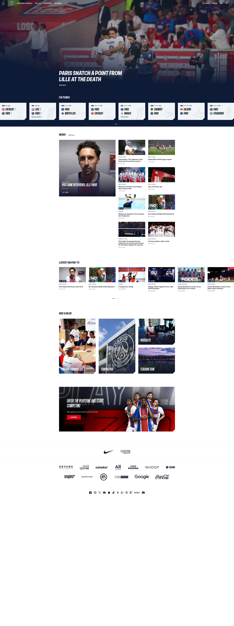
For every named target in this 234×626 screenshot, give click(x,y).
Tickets (214, 3)
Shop (221, 3)
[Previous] (61, 111)
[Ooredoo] (102, 467)
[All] (118, 467)
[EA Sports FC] (103, 477)
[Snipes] (69, 477)
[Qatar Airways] (125, 452)
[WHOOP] (152, 467)
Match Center (36, 117)
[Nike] (109, 452)
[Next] (173, 111)
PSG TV (38, 3)
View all (71, 135)
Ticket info (124, 117)
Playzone (48, 3)
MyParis (57, 3)
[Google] (142, 477)
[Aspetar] (86, 477)
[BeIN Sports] (121, 477)
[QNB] (170, 467)
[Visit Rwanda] (133, 467)
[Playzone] (74, 417)
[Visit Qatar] (84, 467)
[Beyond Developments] (66, 467)
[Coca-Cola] (162, 477)
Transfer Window (24, 3)
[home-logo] (12, 3)
